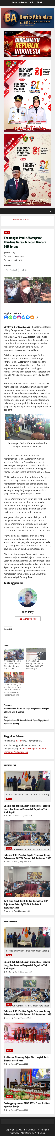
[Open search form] (51, 210)
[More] (32, 317)
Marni (8, 862)
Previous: (26, 708)
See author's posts (28, 618)
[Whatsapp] (10, 317)
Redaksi (8, 816)
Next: (26, 720)
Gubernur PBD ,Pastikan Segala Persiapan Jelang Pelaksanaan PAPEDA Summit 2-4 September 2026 (27, 856)
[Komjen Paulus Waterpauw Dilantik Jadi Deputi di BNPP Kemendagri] (36, 654)
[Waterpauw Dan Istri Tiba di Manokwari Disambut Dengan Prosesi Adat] (14, 654)
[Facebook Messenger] (28, 317)
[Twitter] (15, 317)
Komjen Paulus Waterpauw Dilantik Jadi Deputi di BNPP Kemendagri (34, 665)
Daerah (9, 1050)
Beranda (17, 219)
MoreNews (26, 1132)
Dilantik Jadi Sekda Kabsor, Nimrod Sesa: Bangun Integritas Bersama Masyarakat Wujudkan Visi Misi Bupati (27, 809)
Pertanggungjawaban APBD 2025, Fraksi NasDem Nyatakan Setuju (27, 1104)
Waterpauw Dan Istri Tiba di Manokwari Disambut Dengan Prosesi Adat (12, 665)
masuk (18, 740)
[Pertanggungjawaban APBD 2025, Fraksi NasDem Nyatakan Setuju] (27, 1084)
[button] (4, 211)
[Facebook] (6, 317)
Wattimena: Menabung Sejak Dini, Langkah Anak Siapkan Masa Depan (26, 1058)
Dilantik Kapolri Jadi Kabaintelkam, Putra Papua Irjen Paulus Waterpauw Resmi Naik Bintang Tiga (12, 689)
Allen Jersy (10, 252)
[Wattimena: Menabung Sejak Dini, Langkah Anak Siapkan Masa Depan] (27, 1038)
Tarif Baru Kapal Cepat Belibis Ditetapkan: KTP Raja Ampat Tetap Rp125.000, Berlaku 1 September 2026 (26, 904)
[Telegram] (23, 317)
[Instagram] (19, 317)
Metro (26, 219)
